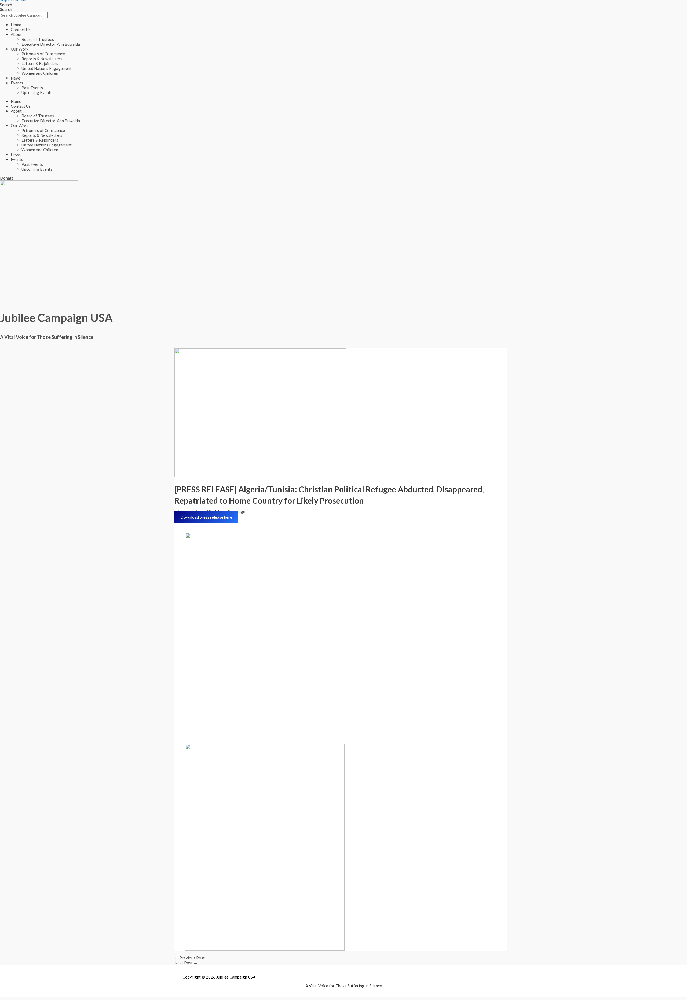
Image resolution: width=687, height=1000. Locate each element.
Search (6, 4)
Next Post (186, 962)
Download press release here (206, 517)
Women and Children (39, 73)
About (16, 34)
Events (17, 82)
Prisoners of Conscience (43, 53)
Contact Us (21, 29)
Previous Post (189, 957)
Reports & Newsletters (41, 58)
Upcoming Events (36, 92)
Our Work (19, 48)
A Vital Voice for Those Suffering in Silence (46, 337)
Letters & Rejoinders (39, 63)
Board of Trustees (37, 39)
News (16, 78)
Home (16, 24)
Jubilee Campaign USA (56, 317)
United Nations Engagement (46, 68)
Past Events (32, 87)
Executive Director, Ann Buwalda (50, 44)
